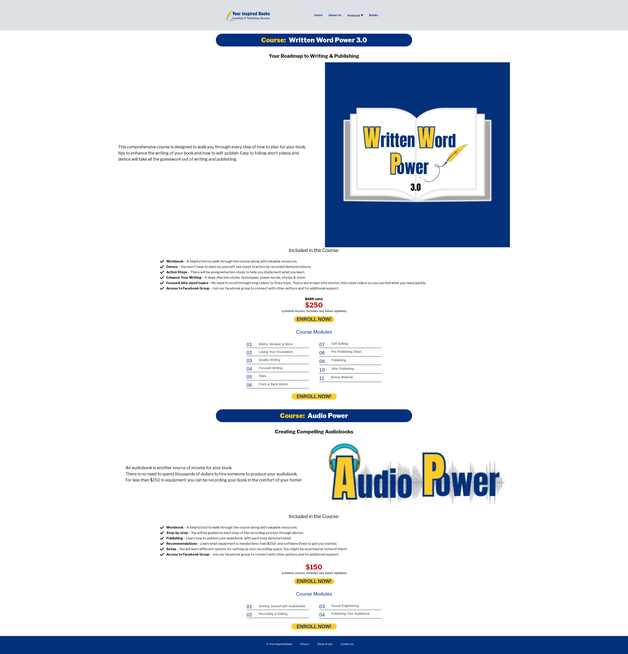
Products (353, 15)
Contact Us (347, 644)
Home (318, 15)
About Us (334, 15)
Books (373, 15)
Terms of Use (324, 644)
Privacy (304, 644)
